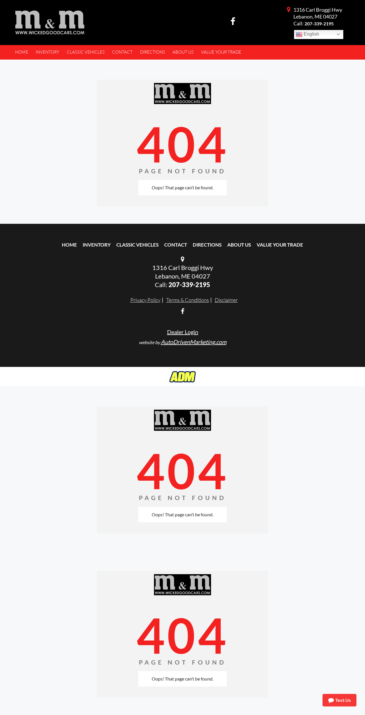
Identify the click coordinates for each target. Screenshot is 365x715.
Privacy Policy (145, 300)
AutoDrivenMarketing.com (193, 341)
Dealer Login (182, 331)
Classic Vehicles (137, 245)
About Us (239, 245)
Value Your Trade (280, 245)
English (311, 34)
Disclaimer (226, 300)
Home (69, 245)
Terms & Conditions (187, 300)
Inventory (97, 245)
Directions (207, 245)
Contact (175, 245)
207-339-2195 (319, 23)
